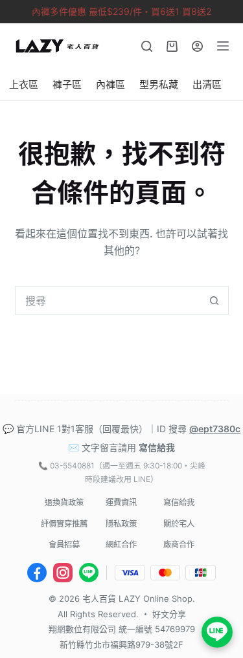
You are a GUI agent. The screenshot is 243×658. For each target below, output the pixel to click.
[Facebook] (37, 572)
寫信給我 (157, 447)
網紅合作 (121, 544)
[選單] (223, 46)
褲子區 (67, 84)
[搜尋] (146, 46)
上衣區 (23, 84)
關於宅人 (178, 524)
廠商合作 (178, 544)
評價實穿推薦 (64, 524)
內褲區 (110, 84)
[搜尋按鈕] (214, 300)
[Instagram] (63, 572)
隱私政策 (121, 524)
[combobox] (108, 300)
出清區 (207, 84)
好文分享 (169, 614)
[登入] (197, 46)
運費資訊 (121, 502)
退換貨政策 (64, 502)
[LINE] (88, 572)
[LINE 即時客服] (217, 632)
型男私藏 (158, 84)
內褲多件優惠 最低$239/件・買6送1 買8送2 (121, 11)
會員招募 (64, 544)
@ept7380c (214, 428)
